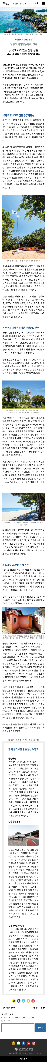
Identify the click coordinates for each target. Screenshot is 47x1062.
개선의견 (23, 1058)
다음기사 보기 (37, 1008)
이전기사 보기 (10, 1008)
